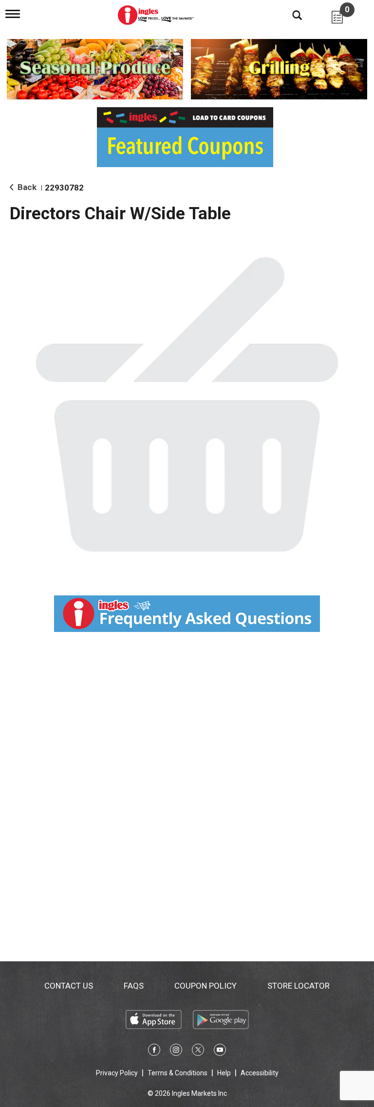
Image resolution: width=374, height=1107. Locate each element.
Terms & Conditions (177, 1073)
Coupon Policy (205, 986)
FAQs (134, 986)
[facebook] (154, 1051)
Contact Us (68, 986)
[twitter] (198, 1051)
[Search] (290, 14)
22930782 (64, 187)
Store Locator (298, 986)
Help (224, 1073)
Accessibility (260, 1073)
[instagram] (176, 1051)
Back (26, 187)
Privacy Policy (117, 1073)
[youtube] (220, 1051)
